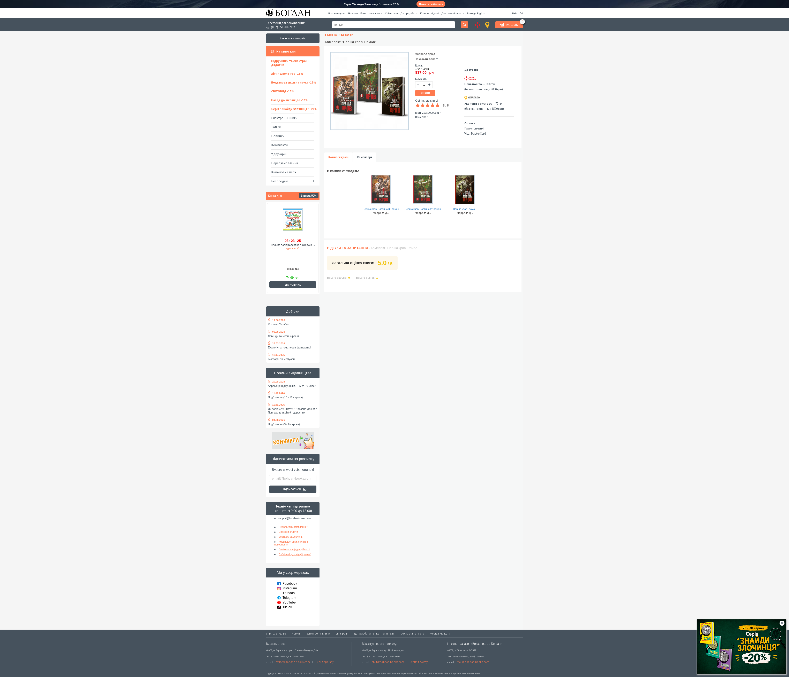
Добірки (293, 311)
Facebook (290, 583)
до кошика (293, 284)
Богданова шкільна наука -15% (293, 82)
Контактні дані (429, 13)
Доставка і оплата (452, 13)
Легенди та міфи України (283, 336)
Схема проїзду (324, 662)
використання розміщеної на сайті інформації (412, 673)
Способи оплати (288, 531)
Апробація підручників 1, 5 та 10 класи (292, 385)
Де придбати (409, 13)
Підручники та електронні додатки (290, 63)
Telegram (289, 597)
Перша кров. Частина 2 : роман (423, 209)
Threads (289, 593)
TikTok (287, 607)
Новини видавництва (292, 372)
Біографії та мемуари (281, 359)
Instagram (290, 588)
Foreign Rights (476, 13)
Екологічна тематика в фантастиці (289, 347)
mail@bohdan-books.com (473, 662)
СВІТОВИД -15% (282, 91)
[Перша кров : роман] (464, 191)
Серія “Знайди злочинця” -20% (294, 109)
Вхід (515, 13)
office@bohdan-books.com (293, 662)
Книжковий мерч (283, 172)
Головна (331, 35)
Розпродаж (279, 181)
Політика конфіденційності (294, 549)
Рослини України (278, 324)
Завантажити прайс (293, 38)
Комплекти (279, 145)
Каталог (347, 35)
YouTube (289, 602)
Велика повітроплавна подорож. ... (293, 245)
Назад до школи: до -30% (289, 100)
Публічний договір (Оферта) (295, 554)
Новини (353, 13)
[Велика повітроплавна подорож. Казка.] (292, 222)
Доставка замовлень (290, 536)
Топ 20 (276, 127)
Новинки (277, 136)
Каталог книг (286, 51)
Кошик (512, 25)
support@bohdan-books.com (294, 518)
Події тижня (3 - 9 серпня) (284, 424)
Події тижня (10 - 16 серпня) (285, 397)
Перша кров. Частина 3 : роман (381, 209)
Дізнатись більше (431, 4)
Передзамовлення (284, 163)
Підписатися (291, 489)
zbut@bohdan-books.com (388, 662)
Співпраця (391, 13)
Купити (425, 93)
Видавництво (337, 13)
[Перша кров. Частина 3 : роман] (380, 191)
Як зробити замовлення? (293, 527)
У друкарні (278, 154)
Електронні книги (371, 13)
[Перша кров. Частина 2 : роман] (422, 191)
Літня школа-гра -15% (287, 74)
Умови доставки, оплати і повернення (291, 543)
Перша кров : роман (464, 209)
